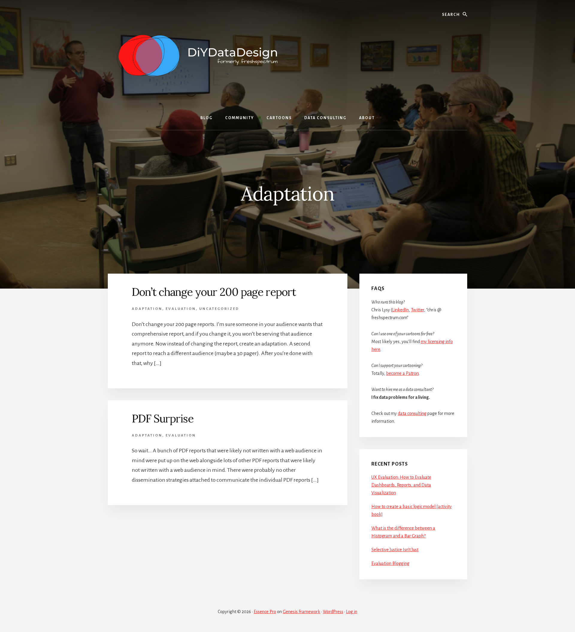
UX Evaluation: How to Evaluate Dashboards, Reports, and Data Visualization (401, 485)
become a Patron (402, 373)
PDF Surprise (162, 418)
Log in (351, 611)
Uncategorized (219, 309)
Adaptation (147, 309)
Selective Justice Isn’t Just (394, 549)
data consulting (412, 413)
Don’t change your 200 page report (214, 292)
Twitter (417, 309)
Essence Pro (265, 611)
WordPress (333, 611)
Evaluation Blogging (390, 563)
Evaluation (181, 309)
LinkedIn (400, 309)
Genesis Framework (301, 611)
